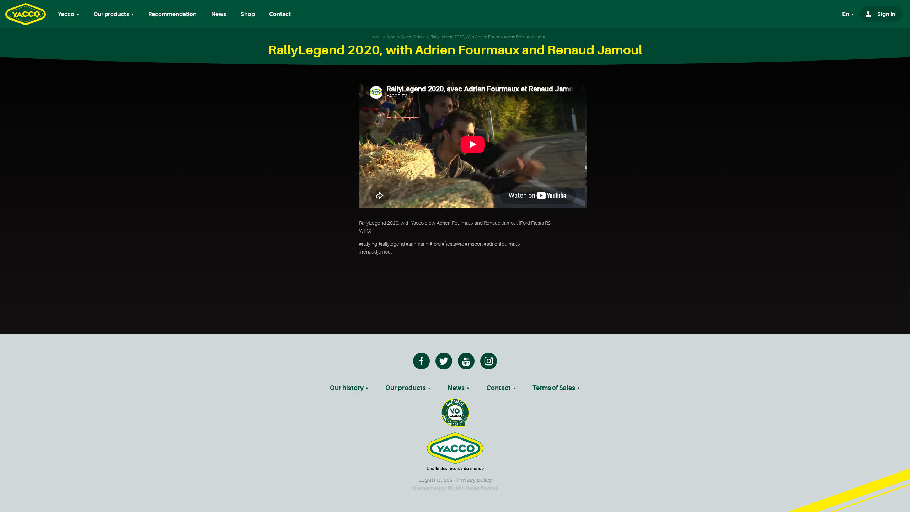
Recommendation (172, 14)
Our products (405, 387)
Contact (280, 14)
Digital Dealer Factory (473, 488)
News (218, 14)
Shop (248, 14)
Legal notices (435, 480)
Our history (347, 387)
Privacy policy (474, 480)
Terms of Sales (553, 387)
